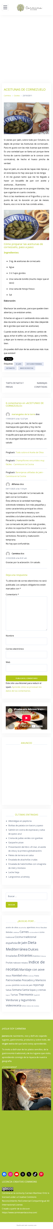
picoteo (9, 985)
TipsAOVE (37, 995)
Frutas (9, 962)
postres (16, 985)
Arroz (38, 927)
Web (8, 662)
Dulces (33, 949)
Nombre (10, 635)
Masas (8, 975)
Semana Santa (20, 989)
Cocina (17, 95)
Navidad (17, 975)
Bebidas (9, 932)
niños (25, 975)
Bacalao (44, 927)
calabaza (16, 932)
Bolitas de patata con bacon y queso (25, 825)
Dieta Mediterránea (34, 364)
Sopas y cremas (38, 989)
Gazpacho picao (16, 842)
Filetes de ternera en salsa (21, 855)
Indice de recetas (26, 368)
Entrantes (10, 368)
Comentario (12, 594)
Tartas (14, 994)
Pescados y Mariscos (34, 980)
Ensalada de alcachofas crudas (22, 859)
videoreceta (13, 1005)
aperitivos (31, 927)
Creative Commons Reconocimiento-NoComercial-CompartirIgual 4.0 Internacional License (25, 1201)
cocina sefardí (34, 932)
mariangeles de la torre (23, 414)
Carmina (7, 95)
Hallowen (17, 963)
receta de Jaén (26, 985)
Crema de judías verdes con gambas (25, 838)
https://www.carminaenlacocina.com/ (19, 1212)
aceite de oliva (12, 927)
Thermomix (26, 994)
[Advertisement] (26, 49)
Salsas (9, 990)
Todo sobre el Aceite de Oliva (29, 452)
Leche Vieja (13, 872)
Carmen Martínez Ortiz (36, 1193)
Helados (24, 963)
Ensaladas (11, 955)
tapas (8, 995)
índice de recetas (33, 1006)
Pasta (36, 975)
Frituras (43, 956)
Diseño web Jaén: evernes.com (26, 1225)
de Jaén (18, 364)
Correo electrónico (15, 648)
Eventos (36, 956)
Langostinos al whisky (19, 876)
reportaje (38, 985)
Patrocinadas (13, 980)
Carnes (24, 932)
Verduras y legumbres (21, 1000)
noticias (31, 976)
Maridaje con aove (32, 969)
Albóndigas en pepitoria (20, 821)
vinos (24, 1006)
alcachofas (22, 928)
